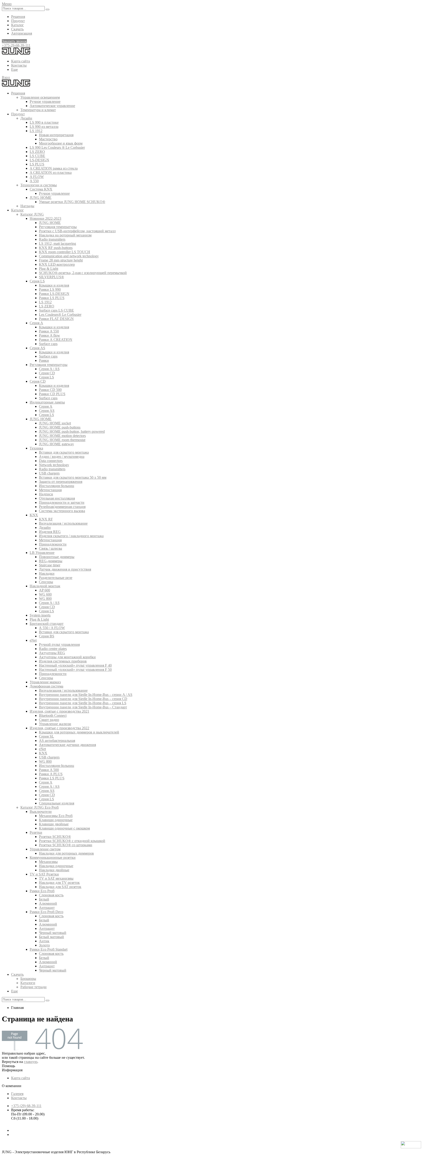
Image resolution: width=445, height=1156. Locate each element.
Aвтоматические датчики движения (67, 745)
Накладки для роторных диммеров (66, 853)
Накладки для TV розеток (59, 883)
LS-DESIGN (39, 160)
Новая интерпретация (56, 135)
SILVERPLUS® (51, 277)
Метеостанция (50, 490)
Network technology (54, 465)
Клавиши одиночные (56, 820)
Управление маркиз (45, 682)
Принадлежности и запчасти (61, 502)
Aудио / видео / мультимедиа (61, 457)
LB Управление (42, 553)
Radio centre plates (53, 649)
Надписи (46, 494)
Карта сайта (20, 61)
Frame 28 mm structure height (61, 260)
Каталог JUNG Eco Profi (39, 807)
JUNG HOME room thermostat (62, 440)
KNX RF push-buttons (56, 248)
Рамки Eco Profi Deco (46, 912)
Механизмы (48, 862)
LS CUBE (37, 156)
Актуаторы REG (52, 653)
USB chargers (49, 473)
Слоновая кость (51, 895)
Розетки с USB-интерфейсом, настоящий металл (77, 231)
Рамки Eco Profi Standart (48, 949)
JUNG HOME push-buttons (59, 427)
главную (30, 1062)
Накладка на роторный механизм (65, 235)
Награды (27, 206)
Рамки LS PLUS (51, 298)
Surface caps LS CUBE (56, 310)
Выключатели (41, 812)
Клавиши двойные (54, 824)
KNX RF (46, 519)
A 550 (34, 181)
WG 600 (45, 594)
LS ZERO (37, 152)
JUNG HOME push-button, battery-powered (72, 431)
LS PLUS (37, 164)
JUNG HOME (40, 198)
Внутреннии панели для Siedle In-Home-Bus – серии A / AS (85, 695)
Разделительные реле (55, 578)
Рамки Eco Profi (42, 891)
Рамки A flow (49, 335)
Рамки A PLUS (51, 774)
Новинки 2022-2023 (45, 218)
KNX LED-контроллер (57, 264)
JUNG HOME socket (55, 423)
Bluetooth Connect (53, 715)
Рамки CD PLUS (52, 394)
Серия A (36, 323)
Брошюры (28, 979)
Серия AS (37, 348)
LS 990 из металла (44, 127)
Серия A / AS (49, 369)
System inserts (40, 615)
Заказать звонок (14, 41)
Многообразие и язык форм (61, 143)
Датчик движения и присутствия (65, 569)
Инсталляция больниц (56, 486)
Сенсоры (46, 582)
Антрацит (47, 908)
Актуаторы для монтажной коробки (67, 657)
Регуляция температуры (58, 227)
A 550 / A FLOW (52, 628)
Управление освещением (40, 97)
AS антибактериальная (57, 741)
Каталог (17, 25)
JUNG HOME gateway (56, 444)
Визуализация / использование (63, 523)
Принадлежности (53, 544)
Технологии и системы (38, 185)
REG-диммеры (50, 561)
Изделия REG (50, 532)
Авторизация (21, 33)
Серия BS (46, 636)
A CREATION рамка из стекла (54, 168)
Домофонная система (46, 686)
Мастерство (48, 139)
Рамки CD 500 (50, 390)
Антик (44, 941)
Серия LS (37, 281)
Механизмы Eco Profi (56, 816)
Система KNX (41, 189)
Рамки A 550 (49, 331)
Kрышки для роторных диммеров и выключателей (79, 732)
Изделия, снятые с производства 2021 (59, 711)
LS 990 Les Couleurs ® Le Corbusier (57, 147)
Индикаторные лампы (47, 402)
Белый (44, 899)
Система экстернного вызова (62, 511)
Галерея (17, 1094)
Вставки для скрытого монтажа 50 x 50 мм (72, 477)
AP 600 (44, 590)
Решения (18, 17)
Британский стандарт (47, 624)
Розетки (36, 832)
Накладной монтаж (45, 586)
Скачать (17, 29)
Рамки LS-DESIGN (54, 294)
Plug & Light (48, 269)
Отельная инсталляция (57, 498)
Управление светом (45, 849)
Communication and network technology (69, 256)
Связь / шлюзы (50, 548)
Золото (44, 945)
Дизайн (26, 118)
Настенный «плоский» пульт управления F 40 (75, 665)
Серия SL (46, 736)
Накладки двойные (54, 870)
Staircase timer (49, 565)
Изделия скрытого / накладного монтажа (71, 536)
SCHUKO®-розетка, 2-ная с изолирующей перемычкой (83, 273)
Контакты (19, 65)
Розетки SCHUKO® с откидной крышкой (72, 841)
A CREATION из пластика (51, 172)
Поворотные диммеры (56, 557)
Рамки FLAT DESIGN (56, 319)
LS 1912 (36, 131)
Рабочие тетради (33, 987)
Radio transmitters (52, 239)
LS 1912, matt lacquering (57, 243)
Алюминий (48, 903)
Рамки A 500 (49, 770)
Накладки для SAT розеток (60, 887)
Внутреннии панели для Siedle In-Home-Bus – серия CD (83, 699)
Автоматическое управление (52, 106)
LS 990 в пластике (44, 122)
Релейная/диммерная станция (62, 507)
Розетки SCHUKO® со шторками (65, 845)
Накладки (46, 573)
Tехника (36, 448)
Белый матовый (51, 937)
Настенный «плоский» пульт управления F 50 (75, 670)
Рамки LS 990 (50, 289)
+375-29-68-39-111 (16, 45)
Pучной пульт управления (59, 644)
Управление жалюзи (55, 724)
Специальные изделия (56, 803)
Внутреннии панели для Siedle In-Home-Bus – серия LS (82, 703)
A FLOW (37, 177)
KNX (34, 515)
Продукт (18, 21)
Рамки (44, 360)
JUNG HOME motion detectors (62, 436)
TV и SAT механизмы (56, 878)
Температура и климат (38, 110)
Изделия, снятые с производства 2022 (59, 728)
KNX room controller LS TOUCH (64, 252)
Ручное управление (45, 101)
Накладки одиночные (56, 866)
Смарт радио (49, 720)
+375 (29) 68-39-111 (26, 1106)
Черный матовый (52, 933)
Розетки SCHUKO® (55, 837)
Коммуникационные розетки (53, 857)
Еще (14, 69)
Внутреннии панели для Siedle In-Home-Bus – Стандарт (83, 707)
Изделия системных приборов (63, 661)
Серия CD (47, 373)
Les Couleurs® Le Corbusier (60, 314)
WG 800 (45, 599)
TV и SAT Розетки (44, 874)
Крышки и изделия (54, 285)
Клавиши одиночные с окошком (64, 828)
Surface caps (48, 344)
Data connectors (51, 461)
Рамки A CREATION (55, 340)
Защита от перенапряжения (60, 482)
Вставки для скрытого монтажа (64, 452)
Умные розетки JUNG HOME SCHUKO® (72, 202)
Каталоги (27, 983)
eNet (33, 640)
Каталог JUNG (32, 214)
